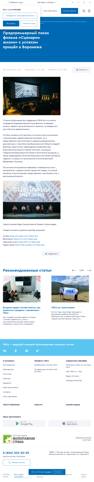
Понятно (57, 472)
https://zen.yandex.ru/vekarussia (29, 245)
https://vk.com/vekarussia (25, 239)
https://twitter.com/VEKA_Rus (24, 236)
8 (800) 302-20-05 (16, 452)
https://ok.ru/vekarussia (29, 242)
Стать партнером (50, 11)
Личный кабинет (69, 11)
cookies (48, 472)
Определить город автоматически (20, 16)
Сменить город (29, 23)
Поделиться (83, 69)
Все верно (11, 23)
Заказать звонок (18, 462)
